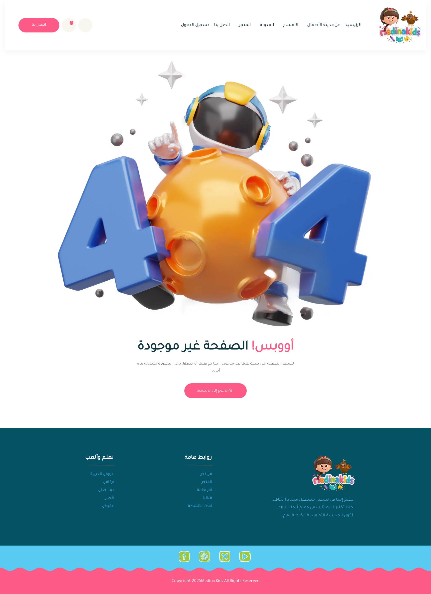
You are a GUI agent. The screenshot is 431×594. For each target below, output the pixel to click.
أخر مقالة (204, 490)
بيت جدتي (106, 490)
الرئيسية (353, 25)
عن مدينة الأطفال (323, 25)
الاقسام (290, 25)
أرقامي (108, 482)
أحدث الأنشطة (200, 506)
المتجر (245, 25)
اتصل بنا (222, 25)
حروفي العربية (102, 474)
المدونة (267, 25)
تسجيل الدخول (195, 25)
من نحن (206, 474)
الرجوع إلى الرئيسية (212, 391)
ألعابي (109, 498)
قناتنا (207, 498)
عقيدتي (108, 506)
